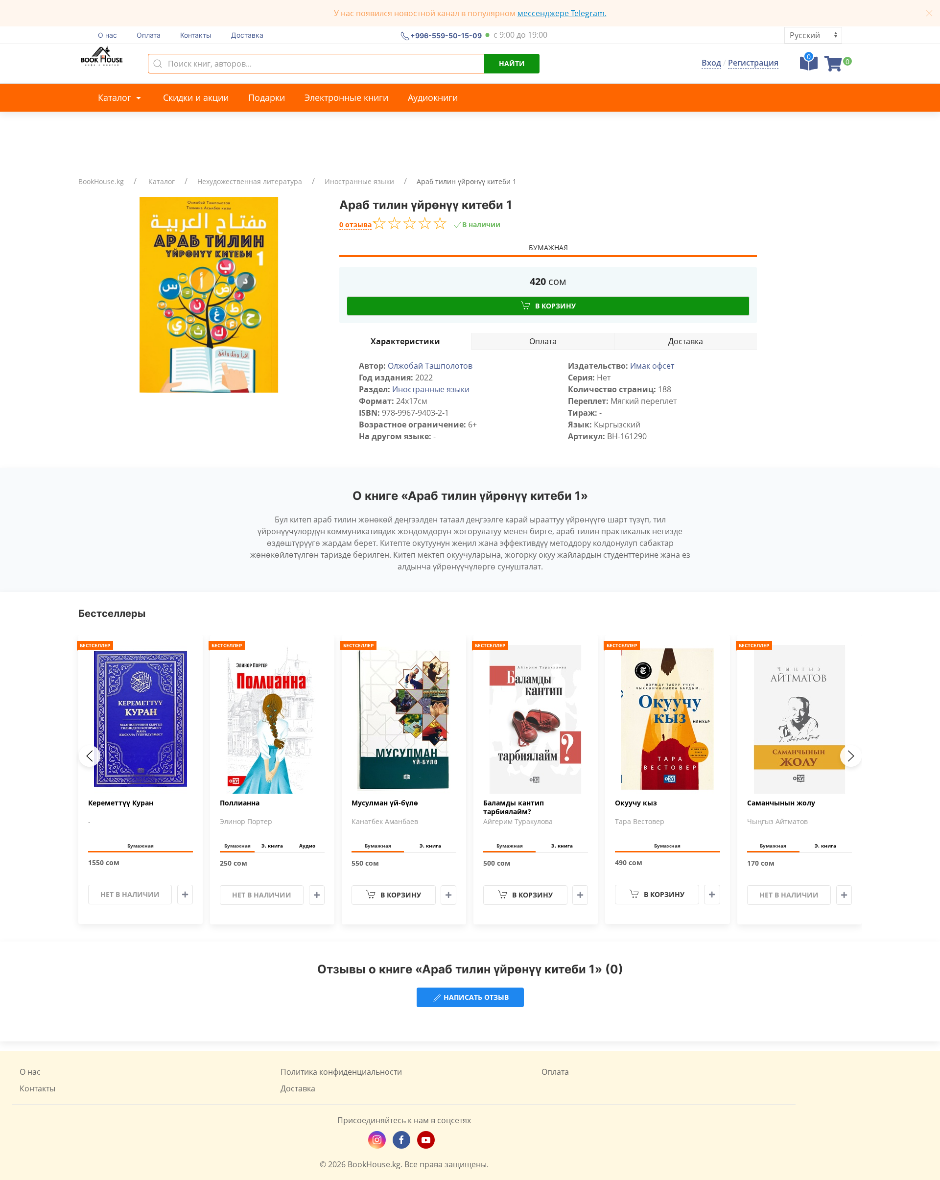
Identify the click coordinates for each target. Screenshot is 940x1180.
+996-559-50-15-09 (446, 35)
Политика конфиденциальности (341, 1071)
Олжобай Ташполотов (430, 365)
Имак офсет (652, 365)
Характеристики (405, 341)
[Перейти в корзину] (833, 66)
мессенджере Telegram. (562, 13)
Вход (711, 62)
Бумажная (548, 247)
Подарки (266, 97)
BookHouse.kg (101, 181)
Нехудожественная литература (249, 181)
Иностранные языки (359, 181)
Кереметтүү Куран (120, 803)
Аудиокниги (433, 97)
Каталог (116, 97)
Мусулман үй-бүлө (385, 803)
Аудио (307, 845)
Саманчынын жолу (781, 803)
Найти (512, 63)
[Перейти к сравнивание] (809, 66)
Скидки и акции (196, 97)
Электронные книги (346, 97)
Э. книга (272, 845)
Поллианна (239, 803)
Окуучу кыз (636, 803)
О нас (107, 35)
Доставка (247, 35)
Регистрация (753, 62)
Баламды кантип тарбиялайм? (513, 807)
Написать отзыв (475, 997)
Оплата (149, 35)
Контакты (196, 35)
